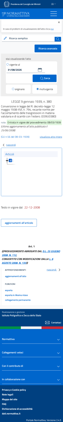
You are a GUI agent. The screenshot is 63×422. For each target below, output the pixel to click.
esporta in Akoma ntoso (16, 295)
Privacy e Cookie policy (14, 390)
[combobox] (31, 38)
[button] (39, 70)
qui (52, 29)
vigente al (14, 65)
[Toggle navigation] (53, 14)
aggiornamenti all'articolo (19, 223)
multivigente (46, 89)
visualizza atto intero (51, 137)
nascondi (11, 145)
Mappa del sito (9, 399)
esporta (8, 290)
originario (20, 89)
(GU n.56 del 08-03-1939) (15, 137)
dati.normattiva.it (11, 413)
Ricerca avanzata (47, 48)
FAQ (4, 404)
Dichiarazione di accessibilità (17, 409)
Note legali (7, 394)
